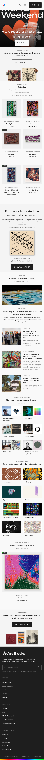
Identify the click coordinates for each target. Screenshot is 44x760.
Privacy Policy (32, 671)
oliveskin (32, 156)
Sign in (35, 5)
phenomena (11, 194)
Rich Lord (32, 192)
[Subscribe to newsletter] (38, 667)
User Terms (23, 671)
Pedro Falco (32, 126)
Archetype (20, 261)
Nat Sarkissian (22, 600)
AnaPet (11, 156)
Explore (22, 43)
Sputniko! (11, 126)
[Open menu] (25, 5)
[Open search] (20, 5)
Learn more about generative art (21, 227)
